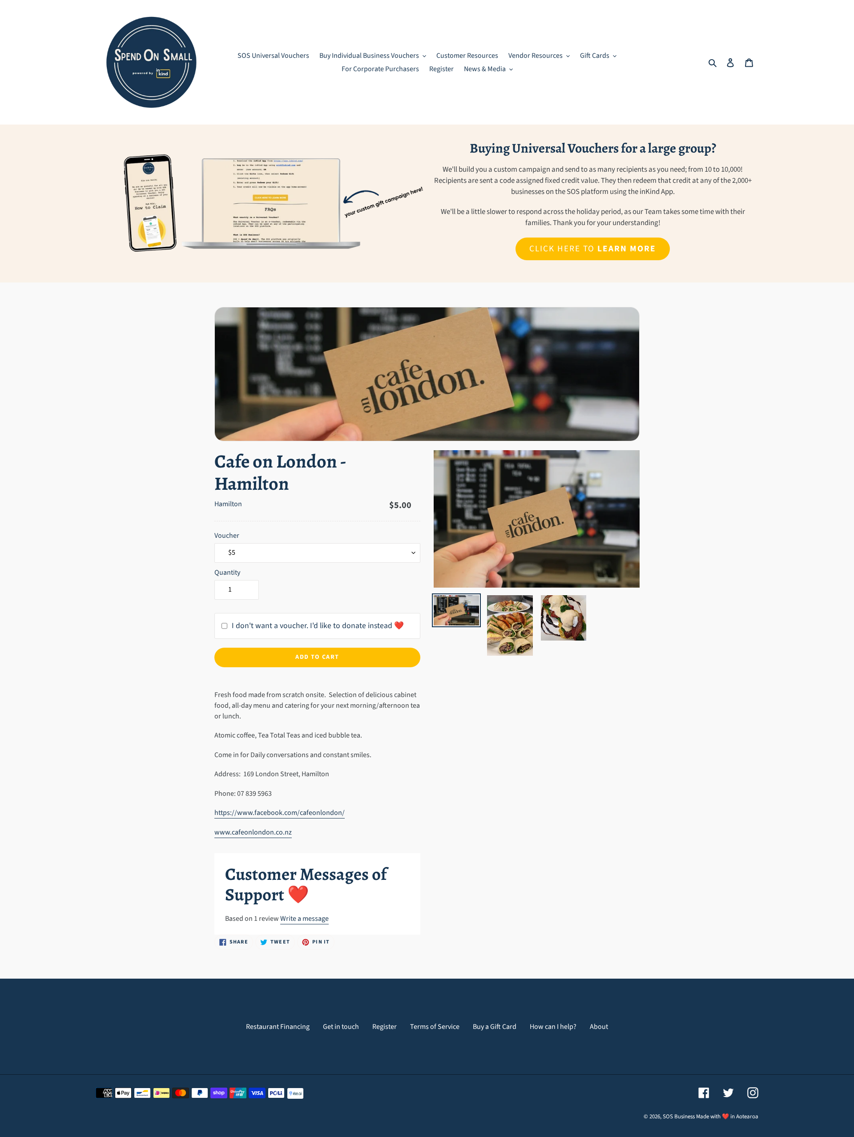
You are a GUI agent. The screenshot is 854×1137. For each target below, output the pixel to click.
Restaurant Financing (278, 1027)
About (599, 1027)
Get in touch (341, 1027)
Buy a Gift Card (494, 1027)
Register (384, 1027)
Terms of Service (434, 1027)
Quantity (227, 572)
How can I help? (553, 1027)
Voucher (226, 535)
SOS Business (679, 1117)
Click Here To (592, 248)
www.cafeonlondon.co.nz (253, 832)
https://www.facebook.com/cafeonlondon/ (279, 813)
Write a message (304, 918)
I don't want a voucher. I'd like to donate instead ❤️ (318, 625)
